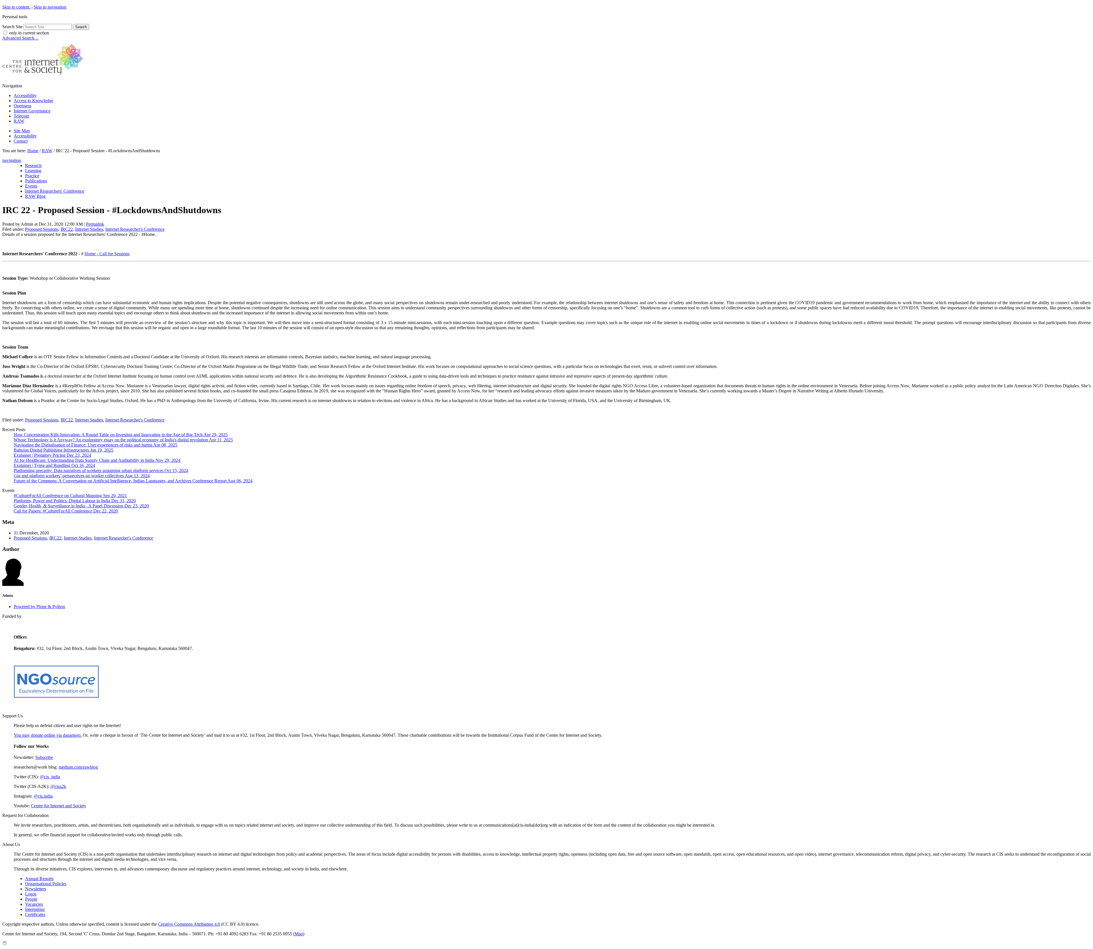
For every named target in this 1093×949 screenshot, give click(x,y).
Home (32, 150)
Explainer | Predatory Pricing (52, 455)
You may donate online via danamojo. (48, 735)
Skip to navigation (50, 7)
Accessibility (25, 95)
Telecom (21, 116)
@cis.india (43, 796)
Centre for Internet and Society (58, 805)
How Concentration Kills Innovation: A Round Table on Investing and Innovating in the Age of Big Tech (121, 434)
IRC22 (67, 229)
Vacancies (34, 904)
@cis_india (50, 776)
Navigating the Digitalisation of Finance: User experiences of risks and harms (95, 444)
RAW (19, 121)
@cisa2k (58, 786)
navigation (11, 160)
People (31, 899)
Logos (30, 894)
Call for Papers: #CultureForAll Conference (66, 511)
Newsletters (35, 888)
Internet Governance (32, 110)
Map (299, 933)
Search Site (12, 26)
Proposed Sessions (41, 229)
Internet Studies (89, 229)
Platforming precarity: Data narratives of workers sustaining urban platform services (101, 470)
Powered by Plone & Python (39, 606)
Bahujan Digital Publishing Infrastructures (63, 450)
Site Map (22, 130)
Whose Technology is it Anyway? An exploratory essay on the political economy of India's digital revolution (123, 439)
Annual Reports (39, 878)
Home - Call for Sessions (107, 253)
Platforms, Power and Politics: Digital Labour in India (75, 500)
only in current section (29, 32)
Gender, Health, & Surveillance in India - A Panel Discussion (81, 505)
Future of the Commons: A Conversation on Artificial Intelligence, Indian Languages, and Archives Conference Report (133, 480)
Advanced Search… (20, 38)
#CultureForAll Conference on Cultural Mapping (70, 495)
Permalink (95, 224)
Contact (21, 141)
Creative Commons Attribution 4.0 (189, 924)
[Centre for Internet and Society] (44, 76)
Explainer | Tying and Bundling (54, 465)
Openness (22, 105)
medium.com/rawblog (78, 767)
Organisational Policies (45, 883)
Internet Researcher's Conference (135, 229)
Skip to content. (16, 7)
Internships (35, 909)
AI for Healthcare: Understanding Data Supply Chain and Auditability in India (97, 460)
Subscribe (44, 757)
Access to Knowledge (33, 100)
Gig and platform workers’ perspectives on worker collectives (82, 475)
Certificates (35, 914)
